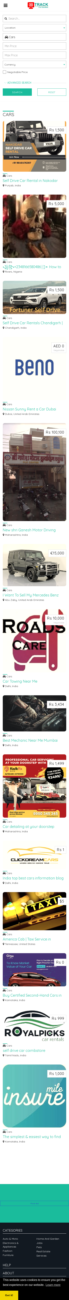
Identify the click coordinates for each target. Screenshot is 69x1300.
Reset (51, 92)
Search (17, 92)
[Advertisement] (34, 1195)
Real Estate (43, 1251)
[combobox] (34, 27)
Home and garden (47, 1238)
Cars (11, 37)
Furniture (8, 1255)
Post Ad (35, 1203)
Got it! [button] (9, 1295)
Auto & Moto (10, 1238)
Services (41, 1255)
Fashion (7, 1250)
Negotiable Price (17, 72)
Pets (39, 1247)
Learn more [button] (53, 1284)
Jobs (39, 1243)
